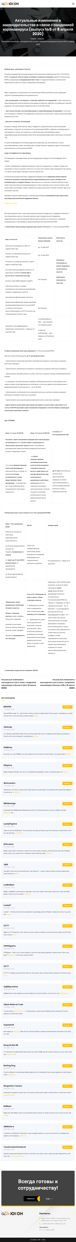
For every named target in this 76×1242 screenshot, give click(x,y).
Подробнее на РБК (10, 203)
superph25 (9, 1024)
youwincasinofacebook (15, 1147)
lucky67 (7, 905)
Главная (33, 39)
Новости (41, 39)
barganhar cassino (13, 1086)
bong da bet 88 (11, 1045)
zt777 (6, 966)
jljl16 (6, 864)
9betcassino (9, 783)
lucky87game (10, 824)
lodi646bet (9, 885)
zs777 (6, 925)
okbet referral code (13, 1004)
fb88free (8, 747)
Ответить (67, 707)
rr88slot (7, 1106)
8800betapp (10, 803)
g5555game (10, 946)
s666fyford (9, 1126)
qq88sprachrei (11, 986)
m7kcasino (9, 844)
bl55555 (7, 706)
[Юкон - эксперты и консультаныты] (10, 4)
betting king (9, 1065)
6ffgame (8, 765)
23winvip (8, 727)
